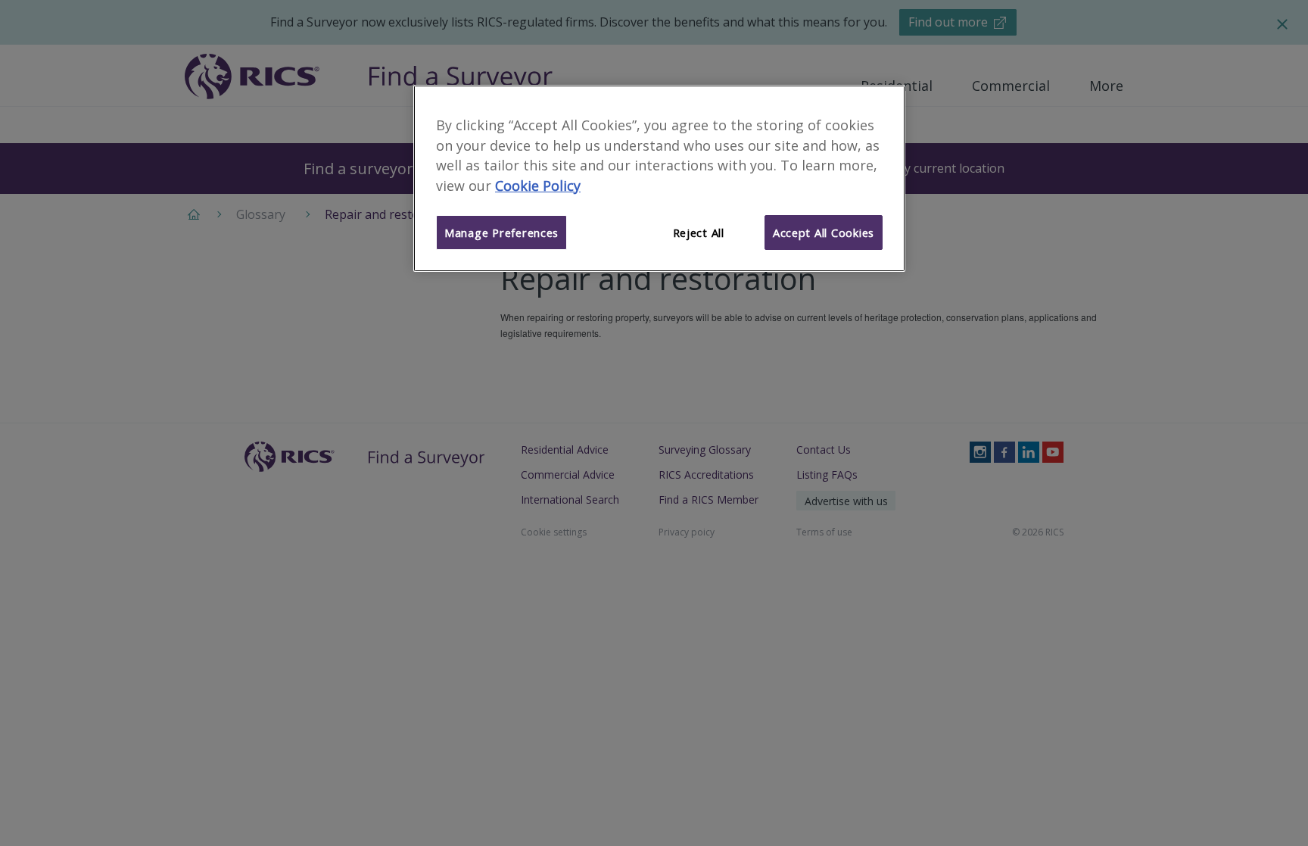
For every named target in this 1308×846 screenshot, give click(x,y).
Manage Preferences (501, 232)
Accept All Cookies (823, 232)
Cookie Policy (538, 185)
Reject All (698, 232)
